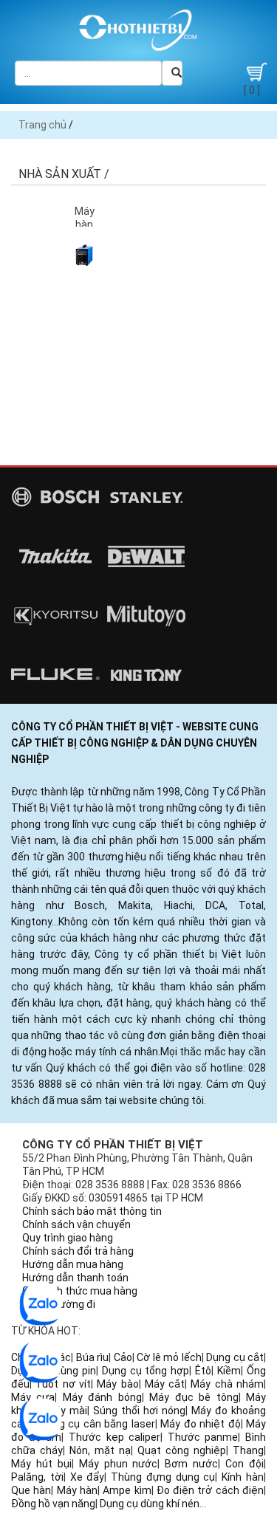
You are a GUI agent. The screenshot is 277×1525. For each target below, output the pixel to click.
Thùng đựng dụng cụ (163, 1477)
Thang (248, 1450)
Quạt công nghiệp (181, 1450)
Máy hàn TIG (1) (84, 224)
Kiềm (229, 1371)
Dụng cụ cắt (235, 1357)
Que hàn (31, 1490)
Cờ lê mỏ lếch (169, 1357)
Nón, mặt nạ (100, 1450)
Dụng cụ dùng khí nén (149, 1503)
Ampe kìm (127, 1490)
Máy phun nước (118, 1464)
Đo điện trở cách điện (210, 1490)
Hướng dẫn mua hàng (72, 1264)
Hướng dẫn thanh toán (75, 1278)
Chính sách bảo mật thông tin (92, 1211)
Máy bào (117, 1384)
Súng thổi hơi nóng (139, 1410)
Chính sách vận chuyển (76, 1224)
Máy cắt (165, 1384)
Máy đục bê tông (193, 1397)
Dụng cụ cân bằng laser (98, 1424)
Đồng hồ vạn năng (53, 1503)
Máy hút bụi (41, 1464)
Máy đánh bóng (102, 1397)
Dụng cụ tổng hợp (146, 1371)
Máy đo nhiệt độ (200, 1424)
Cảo (123, 1357)
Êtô (203, 1371)
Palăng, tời (37, 1477)
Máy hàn (77, 1490)
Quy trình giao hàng (67, 1238)
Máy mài (66, 1410)
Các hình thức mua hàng (79, 1291)
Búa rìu (92, 1357)
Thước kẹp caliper (114, 1437)
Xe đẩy (87, 1477)
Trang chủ (42, 125)
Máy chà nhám (227, 1384)
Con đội (244, 1464)
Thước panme (203, 1437)
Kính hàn (243, 1477)
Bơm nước (191, 1464)
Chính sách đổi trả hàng (78, 1251)
